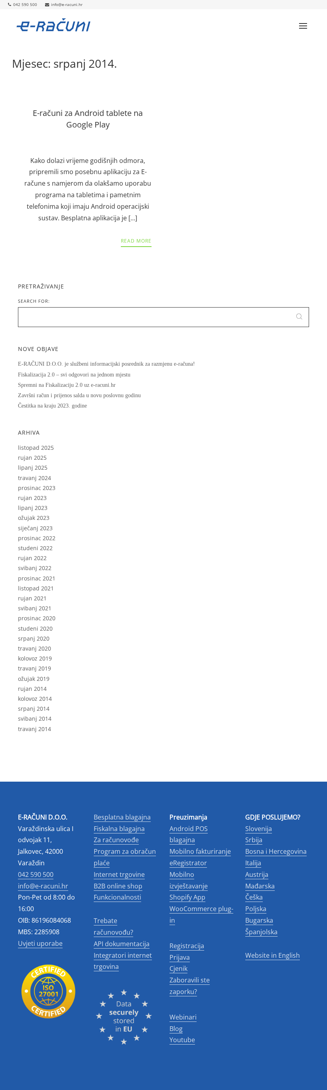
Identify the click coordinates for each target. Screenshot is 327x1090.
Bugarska (259, 920)
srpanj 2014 (33, 708)
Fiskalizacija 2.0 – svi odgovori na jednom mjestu (74, 375)
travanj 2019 (34, 668)
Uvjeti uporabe (40, 943)
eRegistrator (188, 863)
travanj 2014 (34, 729)
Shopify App (187, 897)
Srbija (253, 839)
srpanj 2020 (33, 638)
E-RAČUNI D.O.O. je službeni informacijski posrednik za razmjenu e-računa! (106, 364)
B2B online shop (118, 886)
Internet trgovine (119, 874)
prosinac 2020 (36, 618)
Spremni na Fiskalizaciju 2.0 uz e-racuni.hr (67, 385)
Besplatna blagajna (122, 817)
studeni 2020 (35, 628)
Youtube (182, 1039)
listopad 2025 (36, 447)
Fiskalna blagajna (119, 828)
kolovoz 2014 (35, 698)
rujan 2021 (32, 598)
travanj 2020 (34, 648)
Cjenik (178, 968)
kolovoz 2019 (35, 658)
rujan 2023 (32, 498)
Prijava (179, 957)
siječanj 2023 (35, 528)
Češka (254, 897)
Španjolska (261, 931)
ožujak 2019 (33, 678)
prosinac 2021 (36, 578)
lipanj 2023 (32, 508)
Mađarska (260, 886)
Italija (253, 863)
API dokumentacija (122, 943)
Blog (176, 1028)
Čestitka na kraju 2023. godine (52, 406)
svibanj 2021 (34, 608)
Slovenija (258, 828)
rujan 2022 (32, 558)
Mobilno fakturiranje (200, 851)
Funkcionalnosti (117, 897)
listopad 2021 (36, 588)
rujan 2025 (32, 457)
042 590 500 (25, 4)
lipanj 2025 (32, 467)
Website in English (272, 955)
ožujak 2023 (33, 517)
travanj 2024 (34, 478)
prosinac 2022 (36, 538)
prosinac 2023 (36, 488)
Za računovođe (116, 839)
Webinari (183, 1017)
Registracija (186, 945)
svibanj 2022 (34, 568)
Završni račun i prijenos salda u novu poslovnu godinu (79, 395)
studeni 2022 (35, 548)
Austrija (256, 874)
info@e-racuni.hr (67, 4)
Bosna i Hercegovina (276, 851)
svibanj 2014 (34, 718)
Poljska (255, 908)
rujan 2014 (32, 688)
